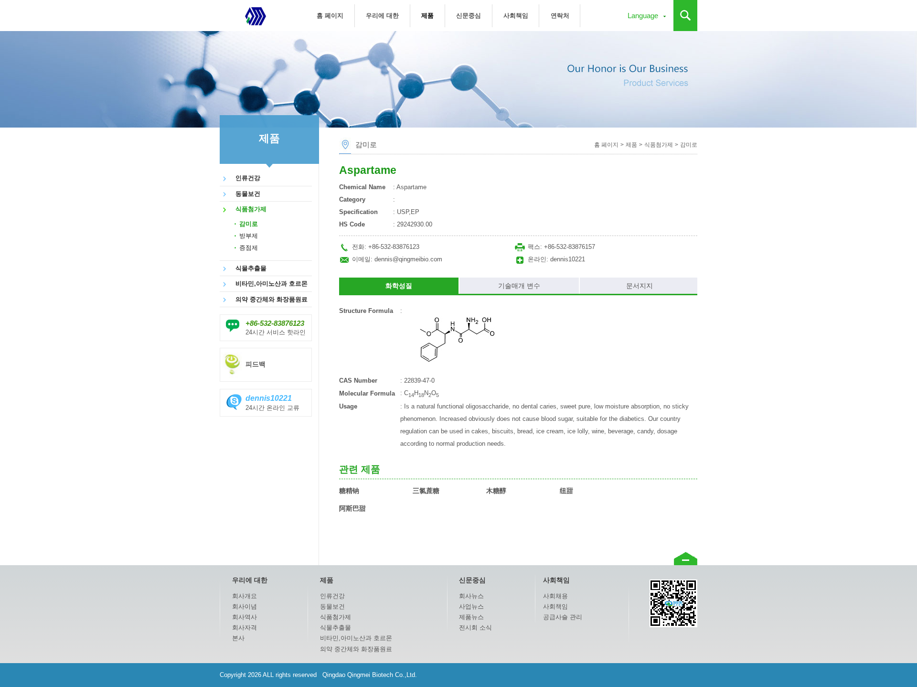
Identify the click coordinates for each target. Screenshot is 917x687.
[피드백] (265, 353)
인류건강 (247, 178)
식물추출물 (251, 268)
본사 (238, 638)
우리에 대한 (382, 15)
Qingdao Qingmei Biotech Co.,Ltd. (255, 15)
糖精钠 (349, 490)
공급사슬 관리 (562, 617)
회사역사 (244, 617)
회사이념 (244, 606)
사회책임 (515, 15)
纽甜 (566, 490)
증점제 (248, 247)
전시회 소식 (475, 627)
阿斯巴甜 (352, 508)
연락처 (560, 15)
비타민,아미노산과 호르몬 (271, 283)
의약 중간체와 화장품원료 (271, 299)
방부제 (248, 235)
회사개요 (244, 596)
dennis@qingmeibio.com (408, 259)
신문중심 (468, 15)
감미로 (248, 223)
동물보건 (247, 193)
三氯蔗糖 (426, 490)
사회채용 (555, 596)
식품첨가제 (251, 209)
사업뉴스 (471, 606)
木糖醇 (496, 490)
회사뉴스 (471, 596)
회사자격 (244, 627)
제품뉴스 (471, 617)
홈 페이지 (330, 15)
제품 (427, 15)
